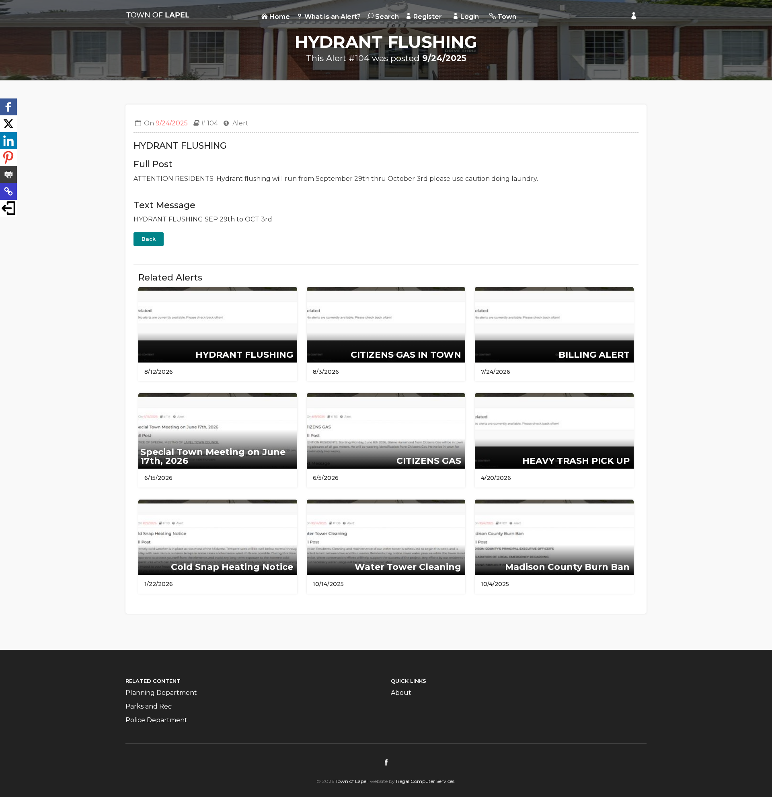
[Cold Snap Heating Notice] (217, 537)
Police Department (156, 720)
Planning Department (161, 693)
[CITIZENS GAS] (386, 430)
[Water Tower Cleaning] (386, 537)
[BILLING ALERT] (554, 324)
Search (386, 16)
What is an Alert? (332, 16)
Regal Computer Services (425, 781)
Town (506, 16)
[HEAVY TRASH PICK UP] (554, 430)
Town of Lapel (351, 781)
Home (279, 16)
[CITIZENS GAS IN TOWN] (386, 324)
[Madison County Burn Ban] (554, 537)
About (401, 693)
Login (469, 16)
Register (427, 16)
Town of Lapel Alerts (157, 15)
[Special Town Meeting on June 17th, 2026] (217, 430)
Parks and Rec (148, 706)
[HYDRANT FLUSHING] (217, 324)
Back (149, 239)
